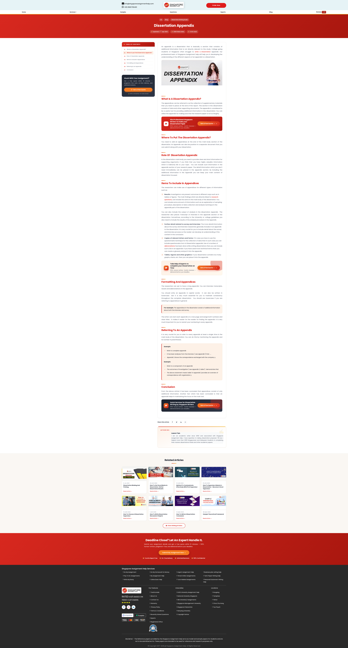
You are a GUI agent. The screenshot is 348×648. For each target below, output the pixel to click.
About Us (154, 596)
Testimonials (155, 592)
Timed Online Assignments (186, 576)
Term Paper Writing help (212, 576)
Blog (270, 12)
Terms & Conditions (157, 611)
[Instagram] (128, 607)
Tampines (216, 596)
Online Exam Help (156, 579)
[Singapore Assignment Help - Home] (174, 5)
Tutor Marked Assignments (186, 579)
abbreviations (169, 246)
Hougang (216, 592)
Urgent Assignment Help (185, 572)
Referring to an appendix (134, 66)
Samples (123, 12)
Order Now (216, 5)
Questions (173, 12)
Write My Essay (129, 579)
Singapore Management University (189, 603)
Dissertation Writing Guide (180, 19)
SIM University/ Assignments (186, 600)
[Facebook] (172, 422)
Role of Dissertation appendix (135, 56)
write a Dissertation (203, 52)
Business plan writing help (212, 572)
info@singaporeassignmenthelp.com (139, 4)
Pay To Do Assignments (132, 576)
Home (24, 12)
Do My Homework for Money (160, 572)
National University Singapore (187, 596)
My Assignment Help (157, 576)
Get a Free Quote (139, 90)
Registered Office (157, 622)
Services (73, 12)
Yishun (215, 600)
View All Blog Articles (175, 525)
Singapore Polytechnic (184, 607)
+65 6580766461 (130, 7)
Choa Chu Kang (218, 603)
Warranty (154, 603)
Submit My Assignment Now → (174, 553)
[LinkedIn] (181, 422)
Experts (223, 12)
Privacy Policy (155, 607)
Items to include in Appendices (136, 59)
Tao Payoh (216, 607)
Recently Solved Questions (160, 614)
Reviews (320, 12)
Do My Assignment (130, 572)
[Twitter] (176, 422)
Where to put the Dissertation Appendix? (139, 53)
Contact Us (155, 600)
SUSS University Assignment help (188, 592)
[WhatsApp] (185, 422)
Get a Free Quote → (207, 124)
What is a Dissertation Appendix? (136, 49)
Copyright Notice (183, 614)
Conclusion (130, 70)
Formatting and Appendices (135, 63)
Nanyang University (183, 611)
